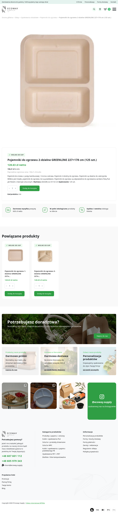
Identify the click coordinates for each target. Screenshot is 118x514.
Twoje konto (6, 485)
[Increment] (15, 188)
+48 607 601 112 (12, 456)
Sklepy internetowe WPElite (35, 503)
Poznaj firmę (6, 482)
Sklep (17, 17)
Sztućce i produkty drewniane (53, 442)
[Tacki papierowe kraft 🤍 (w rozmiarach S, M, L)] (15, 396)
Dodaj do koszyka (30, 188)
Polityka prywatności (91, 452)
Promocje (5, 479)
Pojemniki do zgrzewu (48, 17)
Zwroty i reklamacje (90, 445)
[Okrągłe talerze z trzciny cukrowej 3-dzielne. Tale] (43, 396)
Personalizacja (89, 2)
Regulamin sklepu (90, 448)
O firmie (79, 2)
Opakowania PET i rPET (51, 454)
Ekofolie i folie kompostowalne (54, 457)
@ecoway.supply (102, 402)
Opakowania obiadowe (29, 17)
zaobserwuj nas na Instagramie (102, 406)
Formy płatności (89, 442)
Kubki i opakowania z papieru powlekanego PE (53, 449)
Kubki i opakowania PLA (51, 439)
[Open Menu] (114, 9)
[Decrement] (9, 188)
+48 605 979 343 (12, 461)
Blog (3, 488)
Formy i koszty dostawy (92, 439)
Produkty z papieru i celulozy (53, 436)
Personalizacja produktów (93, 436)
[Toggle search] (94, 9)
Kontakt (113, 2)
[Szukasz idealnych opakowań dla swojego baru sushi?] (72, 396)
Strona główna (7, 17)
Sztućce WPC (47, 445)
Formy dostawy (102, 2)
